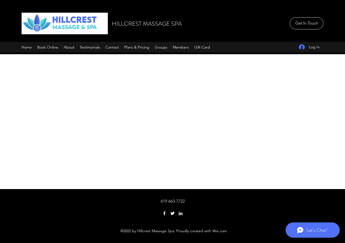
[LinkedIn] (180, 213)
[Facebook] (164, 213)
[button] (306, 23)
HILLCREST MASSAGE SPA (147, 23)
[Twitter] (172, 213)
